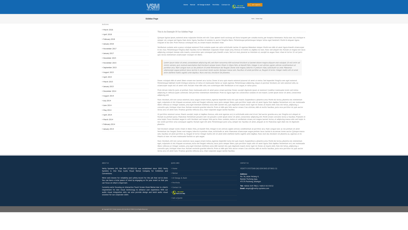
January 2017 (108, 53)
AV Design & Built (179, 178)
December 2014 (109, 91)
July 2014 (107, 100)
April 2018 (107, 34)
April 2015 (107, 77)
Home (174, 168)
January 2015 (108, 86)
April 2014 (107, 115)
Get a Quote (177, 198)
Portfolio (176, 182)
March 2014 (108, 119)
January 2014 (108, 129)
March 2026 (108, 29)
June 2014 (107, 105)
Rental (175, 173)
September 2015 (110, 67)
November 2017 (109, 48)
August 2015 (108, 72)
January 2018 (108, 44)
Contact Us (176, 187)
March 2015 (108, 81)
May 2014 (107, 110)
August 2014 (108, 96)
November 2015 (109, 63)
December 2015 (109, 58)
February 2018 (109, 39)
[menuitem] (186, 4)
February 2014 (109, 124)
